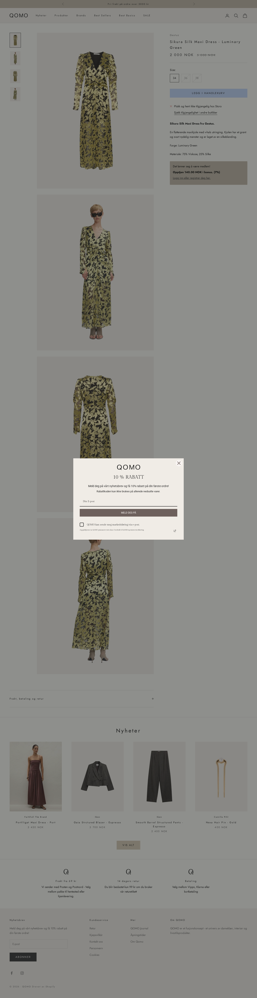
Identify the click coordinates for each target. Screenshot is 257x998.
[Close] (179, 463)
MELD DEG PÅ (128, 512)
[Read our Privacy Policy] (174, 530)
